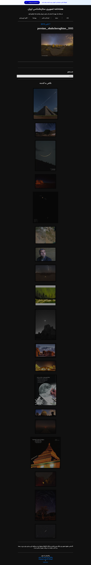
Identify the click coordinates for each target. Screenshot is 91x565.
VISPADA (45, 562)
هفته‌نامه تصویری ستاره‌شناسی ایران (45, 9)
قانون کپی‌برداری (23, 18)
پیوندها (34, 18)
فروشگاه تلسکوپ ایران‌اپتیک (45, 559)
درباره (56, 18)
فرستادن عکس (45, 18)
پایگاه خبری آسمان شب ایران (46, 557)
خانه (68, 18)
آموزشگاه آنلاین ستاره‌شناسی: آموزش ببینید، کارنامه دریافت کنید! (47, 2)
